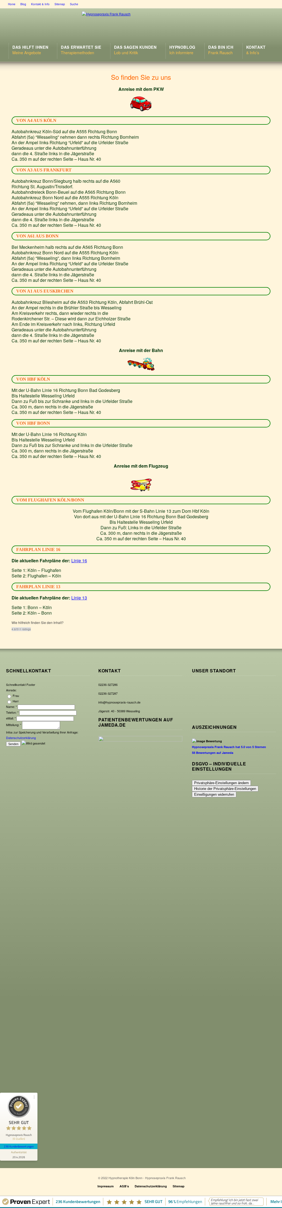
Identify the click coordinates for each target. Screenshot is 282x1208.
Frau (15, 695)
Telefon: (12, 712)
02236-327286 (108, 684)
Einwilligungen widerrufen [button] (214, 794)
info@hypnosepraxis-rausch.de (119, 702)
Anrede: (11, 690)
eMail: (11, 718)
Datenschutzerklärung (21, 737)
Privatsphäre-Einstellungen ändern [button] (221, 783)
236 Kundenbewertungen (19, 1146)
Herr (15, 701)
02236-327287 (108, 693)
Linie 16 (79, 560)
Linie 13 (79, 598)
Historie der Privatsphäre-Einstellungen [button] (225, 789)
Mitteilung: (13, 724)
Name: (11, 706)
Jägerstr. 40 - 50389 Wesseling (119, 711)
